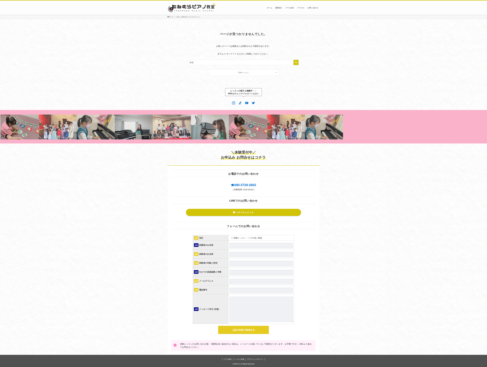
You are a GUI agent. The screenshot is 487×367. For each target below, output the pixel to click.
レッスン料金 (239, 359)
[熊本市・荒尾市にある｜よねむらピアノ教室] (191, 8)
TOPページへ (243, 72)
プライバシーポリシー (255, 359)
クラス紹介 (228, 359)
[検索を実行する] (296, 62)
